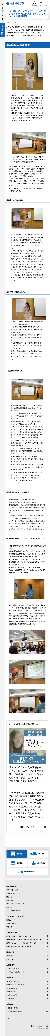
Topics (14, 23)
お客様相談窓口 (11, 992)
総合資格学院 (15, 3)
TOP (7, 23)
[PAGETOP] (47, 1033)
